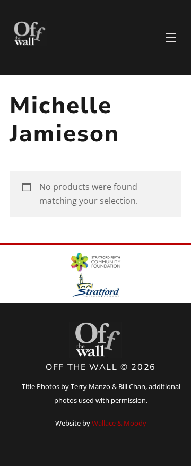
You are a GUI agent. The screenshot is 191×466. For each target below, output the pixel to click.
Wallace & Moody (119, 423)
